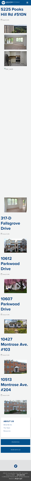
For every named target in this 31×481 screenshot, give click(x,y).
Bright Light (18, 479)
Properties (15, 442)
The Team (7, 428)
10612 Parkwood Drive (10, 263)
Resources (7, 431)
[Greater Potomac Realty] (11, 2)
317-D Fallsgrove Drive (10, 223)
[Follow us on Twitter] (15, 466)
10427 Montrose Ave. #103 (14, 344)
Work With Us (15, 450)
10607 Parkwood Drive (10, 304)
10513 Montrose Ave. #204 (14, 384)
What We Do (8, 425)
